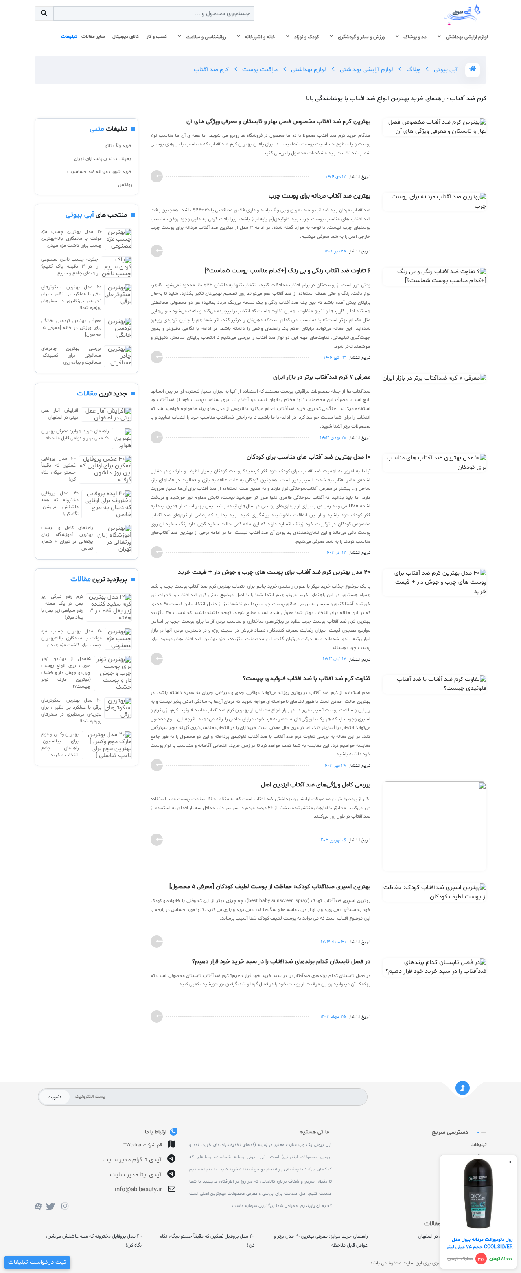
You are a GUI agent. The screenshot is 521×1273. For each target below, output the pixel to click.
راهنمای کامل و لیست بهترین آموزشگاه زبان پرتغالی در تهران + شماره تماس (67, 538)
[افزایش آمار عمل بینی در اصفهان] (106, 414)
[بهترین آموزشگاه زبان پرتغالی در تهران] (114, 539)
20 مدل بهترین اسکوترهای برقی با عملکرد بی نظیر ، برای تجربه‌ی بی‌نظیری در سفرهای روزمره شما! (71, 297)
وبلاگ (412, 70)
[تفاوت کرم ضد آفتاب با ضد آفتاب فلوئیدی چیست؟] (434, 686)
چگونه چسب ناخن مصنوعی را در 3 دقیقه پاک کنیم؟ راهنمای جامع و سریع (69, 266)
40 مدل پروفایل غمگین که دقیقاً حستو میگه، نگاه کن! (58, 469)
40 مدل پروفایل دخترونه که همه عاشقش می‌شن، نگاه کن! (60, 503)
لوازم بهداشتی (307, 70)
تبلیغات (478, 1144)
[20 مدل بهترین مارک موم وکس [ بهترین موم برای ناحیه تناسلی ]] (107, 745)
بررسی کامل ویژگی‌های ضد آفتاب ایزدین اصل (315, 785)
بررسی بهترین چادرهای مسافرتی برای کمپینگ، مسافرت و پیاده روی (71, 355)
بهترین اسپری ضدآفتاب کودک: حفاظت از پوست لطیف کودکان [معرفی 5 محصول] (269, 887)
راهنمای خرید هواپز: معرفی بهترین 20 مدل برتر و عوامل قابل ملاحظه (75, 434)
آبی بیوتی (445, 70)
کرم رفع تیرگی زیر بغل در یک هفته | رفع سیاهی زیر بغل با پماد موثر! (62, 607)
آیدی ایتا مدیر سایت (135, 1175)
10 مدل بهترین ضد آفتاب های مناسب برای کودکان (308, 457)
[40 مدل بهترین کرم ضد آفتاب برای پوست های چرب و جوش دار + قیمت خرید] (434, 584)
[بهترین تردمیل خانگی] (118, 328)
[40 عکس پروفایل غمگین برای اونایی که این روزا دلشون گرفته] (105, 469)
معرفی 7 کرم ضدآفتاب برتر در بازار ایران (321, 377)
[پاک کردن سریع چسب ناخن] (116, 267)
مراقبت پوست (259, 70)
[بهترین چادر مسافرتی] (118, 356)
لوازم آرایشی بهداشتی (365, 70)
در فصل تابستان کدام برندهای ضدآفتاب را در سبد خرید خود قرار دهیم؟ (281, 962)
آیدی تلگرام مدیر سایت (132, 1160)
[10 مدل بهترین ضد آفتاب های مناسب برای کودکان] (434, 464)
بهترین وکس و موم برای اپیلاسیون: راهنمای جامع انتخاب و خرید (60, 744)
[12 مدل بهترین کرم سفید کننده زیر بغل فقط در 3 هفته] (109, 607)
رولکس (125, 185)
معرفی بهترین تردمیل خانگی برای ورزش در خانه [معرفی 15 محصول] (71, 328)
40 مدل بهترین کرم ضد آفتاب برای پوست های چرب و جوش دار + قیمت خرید (274, 572)
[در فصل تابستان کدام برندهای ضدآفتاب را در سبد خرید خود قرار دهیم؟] (434, 969)
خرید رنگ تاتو (118, 146)
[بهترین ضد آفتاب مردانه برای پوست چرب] (434, 203)
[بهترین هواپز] (122, 438)
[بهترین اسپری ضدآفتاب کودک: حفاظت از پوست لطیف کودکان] (434, 894)
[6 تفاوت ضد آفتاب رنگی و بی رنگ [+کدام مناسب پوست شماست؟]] (434, 278)
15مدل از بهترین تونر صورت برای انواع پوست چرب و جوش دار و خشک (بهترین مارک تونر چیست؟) (66, 673)
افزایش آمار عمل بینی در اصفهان (59, 414)
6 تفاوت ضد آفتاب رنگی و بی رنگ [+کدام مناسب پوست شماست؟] (287, 271)
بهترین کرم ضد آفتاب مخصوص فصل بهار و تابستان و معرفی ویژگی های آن (278, 121)
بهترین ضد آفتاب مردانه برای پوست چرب (319, 196)
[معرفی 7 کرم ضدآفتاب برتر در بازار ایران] (434, 380)
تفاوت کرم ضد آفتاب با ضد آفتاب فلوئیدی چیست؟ (306, 679)
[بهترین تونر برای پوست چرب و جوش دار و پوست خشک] (113, 673)
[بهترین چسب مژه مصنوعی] (118, 239)
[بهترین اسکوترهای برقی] (118, 298)
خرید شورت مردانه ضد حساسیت (99, 172)
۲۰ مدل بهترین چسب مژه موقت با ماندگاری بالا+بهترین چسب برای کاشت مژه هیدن (71, 238)
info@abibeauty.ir (138, 1189)
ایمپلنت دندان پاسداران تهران (103, 159)
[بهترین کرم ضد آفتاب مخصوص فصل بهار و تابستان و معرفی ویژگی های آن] (434, 129)
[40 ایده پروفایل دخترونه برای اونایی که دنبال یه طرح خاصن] (106, 504)
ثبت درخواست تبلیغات (37, 1262)
